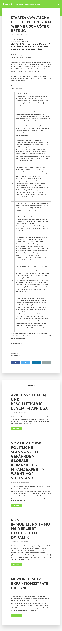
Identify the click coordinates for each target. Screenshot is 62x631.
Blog (32, 4)
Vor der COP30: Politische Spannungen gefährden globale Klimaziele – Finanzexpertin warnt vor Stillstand (27, 461)
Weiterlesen (16, 428)
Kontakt (38, 4)
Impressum (44, 4)
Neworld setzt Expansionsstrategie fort (30, 584)
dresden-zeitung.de (10, 4)
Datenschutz (53, 4)
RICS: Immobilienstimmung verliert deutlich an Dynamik (30, 529)
